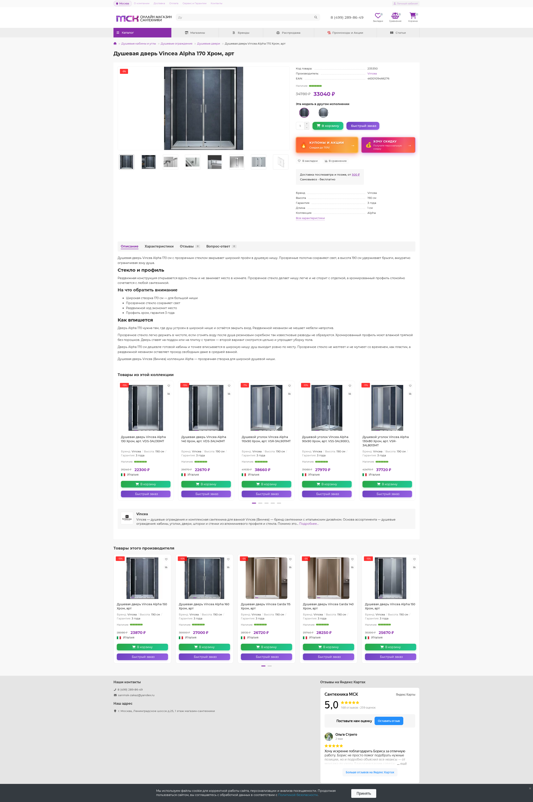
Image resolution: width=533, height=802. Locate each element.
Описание (129, 246)
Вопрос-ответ (220, 246)
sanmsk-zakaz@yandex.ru (136, 695)
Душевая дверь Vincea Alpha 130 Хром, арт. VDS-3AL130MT (143, 439)
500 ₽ (356, 174)
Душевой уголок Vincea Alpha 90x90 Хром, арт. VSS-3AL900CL (326, 439)
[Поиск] (316, 17)
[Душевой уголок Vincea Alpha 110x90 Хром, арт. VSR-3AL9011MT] (266, 408)
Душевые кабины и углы (138, 43)
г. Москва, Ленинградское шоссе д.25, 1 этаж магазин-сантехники (166, 711)
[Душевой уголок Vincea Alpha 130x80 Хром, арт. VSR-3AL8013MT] (387, 408)
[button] (254, 503)
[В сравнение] (169, 394)
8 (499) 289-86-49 (130, 689)
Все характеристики (310, 218)
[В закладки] (169, 386)
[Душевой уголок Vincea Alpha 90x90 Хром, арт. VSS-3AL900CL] (327, 408)
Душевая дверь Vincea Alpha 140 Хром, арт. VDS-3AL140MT (203, 439)
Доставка (159, 3)
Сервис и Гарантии (195, 3)
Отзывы (189, 246)
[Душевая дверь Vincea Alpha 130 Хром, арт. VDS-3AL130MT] (146, 408)
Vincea (372, 73)
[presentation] (118, 162)
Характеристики (159, 246)
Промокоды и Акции (347, 32)
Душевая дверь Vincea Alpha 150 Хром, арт (142, 606)
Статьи (401, 32)
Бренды (243, 32)
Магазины (197, 32)
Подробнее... (309, 524)
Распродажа (291, 32)
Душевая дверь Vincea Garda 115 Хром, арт (265, 606)
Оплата (173, 3)
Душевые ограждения (176, 43)
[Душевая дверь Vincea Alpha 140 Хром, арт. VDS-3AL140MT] (206, 408)
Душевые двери (208, 43)
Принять (363, 793)
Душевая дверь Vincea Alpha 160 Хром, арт (204, 606)
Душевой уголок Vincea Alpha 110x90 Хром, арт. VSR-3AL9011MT (266, 439)
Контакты (216, 3)
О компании (141, 3)
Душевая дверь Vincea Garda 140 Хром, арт (328, 606)
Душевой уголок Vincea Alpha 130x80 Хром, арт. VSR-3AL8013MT (385, 441)
